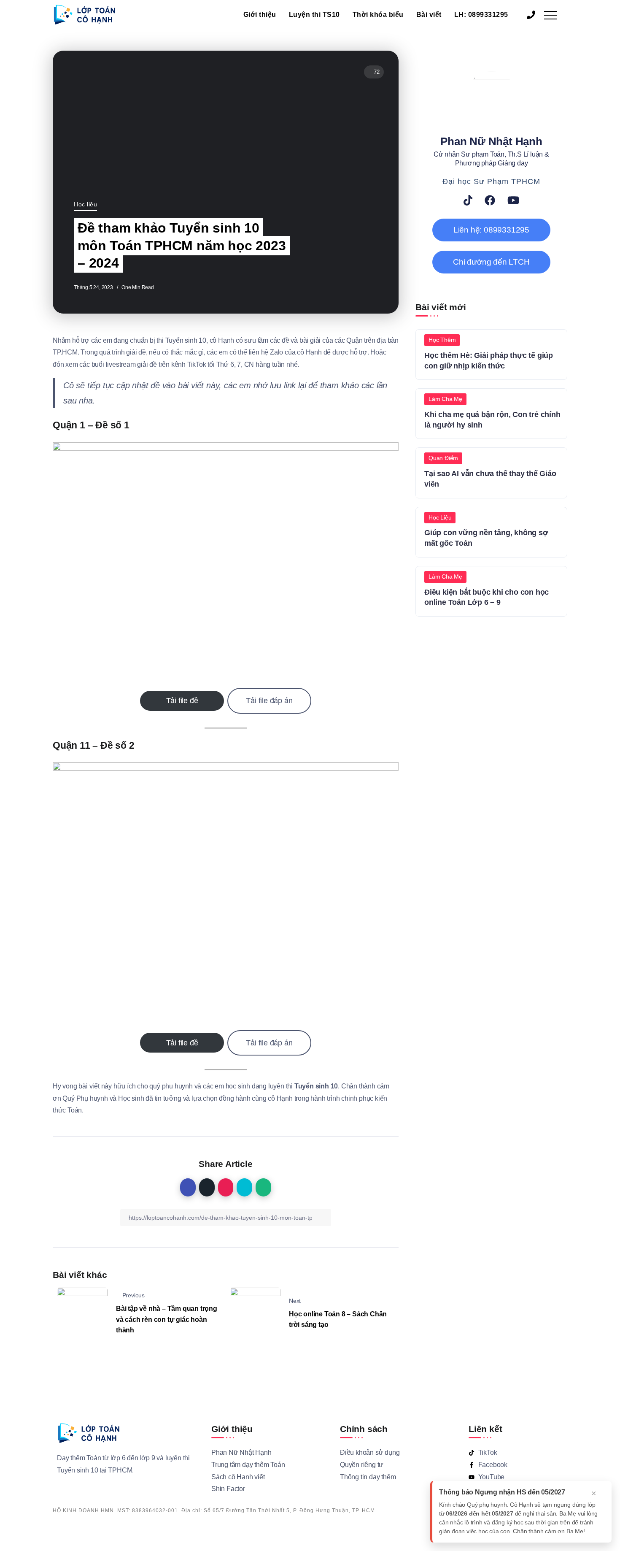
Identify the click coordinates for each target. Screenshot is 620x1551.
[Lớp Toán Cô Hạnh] (84, 14)
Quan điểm (443, 458)
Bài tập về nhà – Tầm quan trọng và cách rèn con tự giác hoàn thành (166, 1319)
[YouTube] (513, 200)
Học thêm (442, 339)
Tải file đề (182, 700)
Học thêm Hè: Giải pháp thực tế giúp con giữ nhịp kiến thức (488, 360)
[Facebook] (490, 200)
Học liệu (85, 204)
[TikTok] (468, 200)
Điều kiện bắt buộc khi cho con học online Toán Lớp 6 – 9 (486, 597)
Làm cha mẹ (445, 398)
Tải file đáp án (269, 700)
